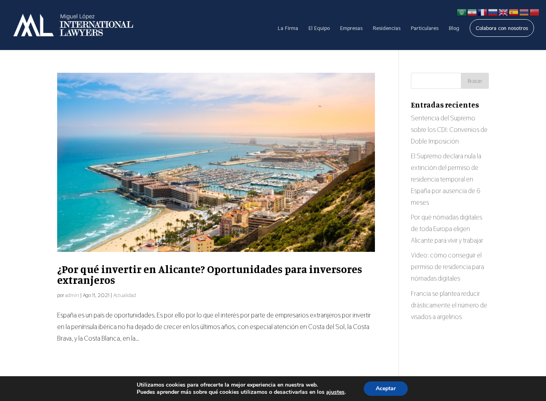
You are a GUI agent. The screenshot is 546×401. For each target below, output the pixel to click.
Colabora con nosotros (502, 28)
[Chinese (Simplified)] (535, 11)
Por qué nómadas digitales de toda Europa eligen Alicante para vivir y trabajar (447, 229)
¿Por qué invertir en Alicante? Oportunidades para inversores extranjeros (209, 274)
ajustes (335, 392)
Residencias (387, 28)
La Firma (288, 28)
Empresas (351, 28)
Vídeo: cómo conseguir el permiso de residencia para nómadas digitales (447, 267)
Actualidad (124, 295)
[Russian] (493, 11)
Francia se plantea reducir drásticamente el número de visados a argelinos (449, 305)
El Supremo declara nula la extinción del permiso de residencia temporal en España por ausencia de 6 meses (446, 179)
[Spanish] (514, 11)
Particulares (424, 28)
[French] (483, 11)
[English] (503, 11)
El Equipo (319, 28)
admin (72, 295)
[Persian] (472, 11)
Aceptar (386, 388)
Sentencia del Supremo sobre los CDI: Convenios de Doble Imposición (449, 130)
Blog (454, 28)
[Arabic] (462, 11)
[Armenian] (524, 11)
